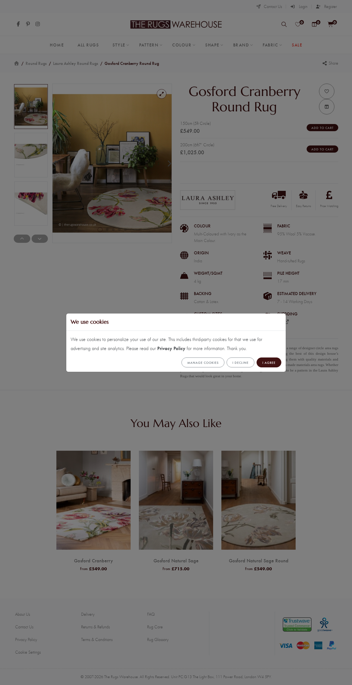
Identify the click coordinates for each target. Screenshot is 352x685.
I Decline (240, 362)
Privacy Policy (171, 348)
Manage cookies (203, 362)
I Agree (269, 362)
